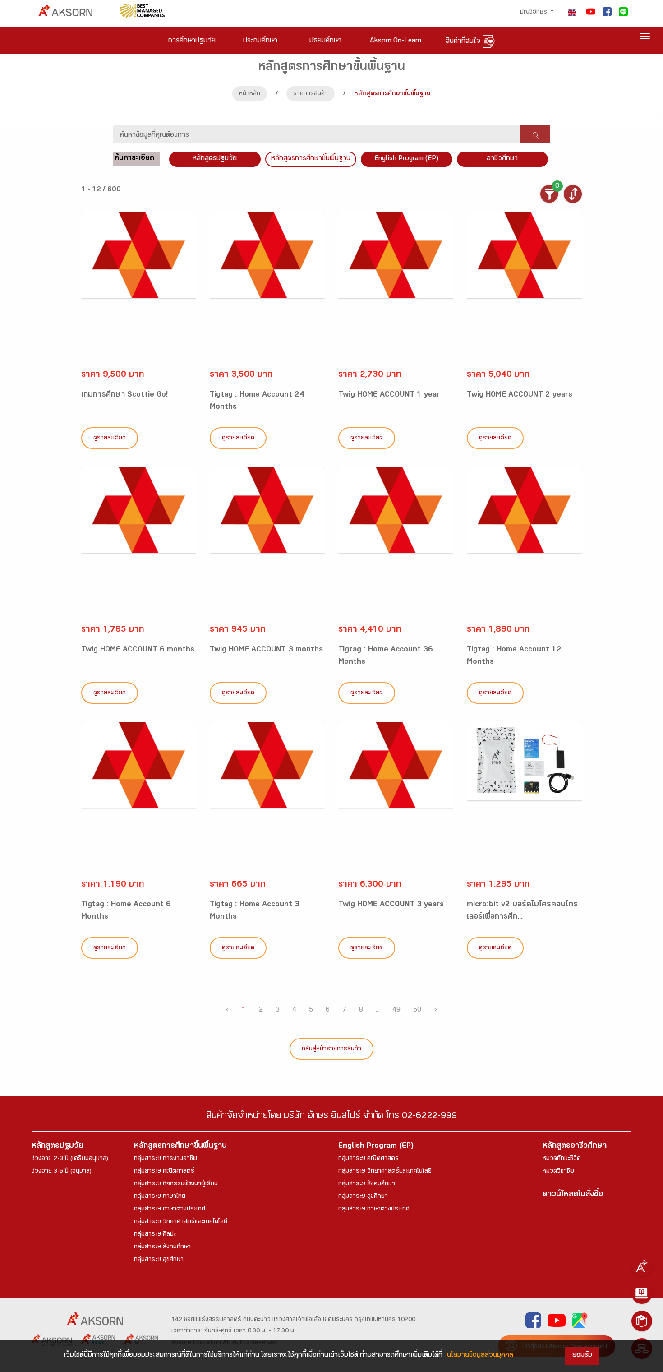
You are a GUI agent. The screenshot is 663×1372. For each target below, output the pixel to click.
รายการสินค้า (310, 94)
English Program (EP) (406, 159)
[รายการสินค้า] (641, 1321)
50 (417, 1010)
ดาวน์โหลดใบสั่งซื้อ (573, 1195)
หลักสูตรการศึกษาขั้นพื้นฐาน (310, 159)
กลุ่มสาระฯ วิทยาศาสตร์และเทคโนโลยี (180, 1222)
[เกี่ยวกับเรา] (641, 1266)
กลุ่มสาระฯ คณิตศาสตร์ (164, 1171)
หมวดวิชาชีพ (558, 1171)
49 (396, 1010)
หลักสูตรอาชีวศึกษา (575, 1146)
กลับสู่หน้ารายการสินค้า (331, 1049)
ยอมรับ (582, 1355)
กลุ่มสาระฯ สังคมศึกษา (162, 1247)
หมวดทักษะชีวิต (562, 1159)
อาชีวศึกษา (502, 159)
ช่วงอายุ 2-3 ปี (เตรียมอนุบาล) (70, 1159)
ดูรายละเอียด (109, 438)
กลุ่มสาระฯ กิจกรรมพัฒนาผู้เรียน (176, 1184)
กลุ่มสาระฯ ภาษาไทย (159, 1197)
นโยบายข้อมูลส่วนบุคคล (480, 1355)
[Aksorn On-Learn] (641, 1293)
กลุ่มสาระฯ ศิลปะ (155, 1235)
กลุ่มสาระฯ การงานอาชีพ (165, 1159)
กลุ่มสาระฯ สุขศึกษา (159, 1260)
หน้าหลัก (249, 94)
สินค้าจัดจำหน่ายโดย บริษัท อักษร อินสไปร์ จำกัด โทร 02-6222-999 (332, 1117)
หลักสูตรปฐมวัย (57, 1146)
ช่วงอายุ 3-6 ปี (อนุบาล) (62, 1171)
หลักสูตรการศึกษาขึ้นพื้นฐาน (180, 1146)
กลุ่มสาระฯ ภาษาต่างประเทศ (169, 1209)
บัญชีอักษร (534, 12)
